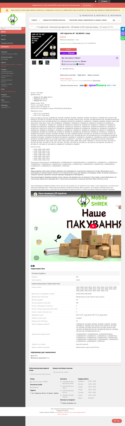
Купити (68, 49)
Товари (34, 20)
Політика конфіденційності (78, 412)
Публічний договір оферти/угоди (40, 374)
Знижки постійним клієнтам (54, 20)
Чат (118, 421)
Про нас (3, 35)
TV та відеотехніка (42, 27)
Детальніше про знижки (60, 372)
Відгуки (3, 39)
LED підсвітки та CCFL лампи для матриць (84, 27)
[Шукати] (23, 28)
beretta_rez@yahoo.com (8, 91)
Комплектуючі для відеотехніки (59, 27)
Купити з (65, 53)
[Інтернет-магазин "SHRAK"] (12, 19)
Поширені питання (7, 43)
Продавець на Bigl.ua (62, 410)
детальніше (87, 5)
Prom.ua (72, 409)
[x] (33, 266)
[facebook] (31, 266)
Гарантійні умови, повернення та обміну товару (88, 20)
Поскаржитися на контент (62, 412)
